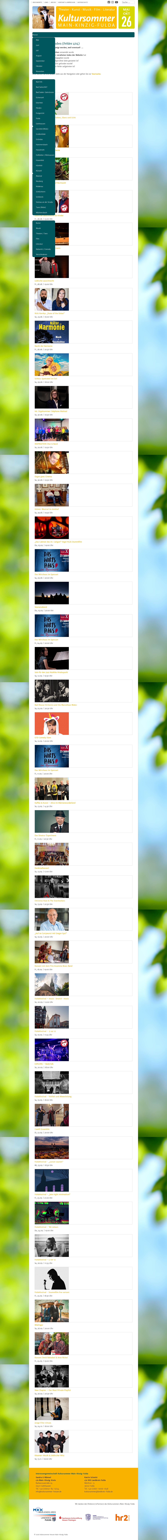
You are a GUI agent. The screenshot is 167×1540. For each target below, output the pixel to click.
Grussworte (37, 2)
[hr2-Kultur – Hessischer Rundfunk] (122, 1514)
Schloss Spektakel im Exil (46, 378)
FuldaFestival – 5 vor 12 (45, 1031)
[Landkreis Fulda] (44, 1518)
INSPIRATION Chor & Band (46, 444)
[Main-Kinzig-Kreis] (44, 1510)
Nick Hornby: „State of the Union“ (50, 313)
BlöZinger (39, 1325)
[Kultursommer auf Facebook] (109, 2)
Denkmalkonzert (42, 868)
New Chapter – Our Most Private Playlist (53, 1390)
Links (46, 2)
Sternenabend (41, 607)
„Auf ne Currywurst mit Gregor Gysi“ (51, 933)
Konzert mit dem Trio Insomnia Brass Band (53, 966)
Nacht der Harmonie (43, 346)
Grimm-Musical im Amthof (47, 509)
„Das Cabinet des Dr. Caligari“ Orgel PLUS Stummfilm (58, 542)
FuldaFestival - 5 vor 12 (45, 1259)
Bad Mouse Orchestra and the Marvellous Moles (56, 705)
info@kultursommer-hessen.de (48, 1492)
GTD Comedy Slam (43, 737)
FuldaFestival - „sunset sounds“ (49, 1162)
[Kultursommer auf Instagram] (112, 2)
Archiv (53, 2)
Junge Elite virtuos (43, 1423)
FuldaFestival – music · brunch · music (52, 998)
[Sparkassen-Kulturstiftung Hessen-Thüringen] (70, 1514)
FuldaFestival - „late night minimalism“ (52, 1194)
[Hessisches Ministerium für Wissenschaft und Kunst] (96, 1514)
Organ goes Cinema (43, 476)
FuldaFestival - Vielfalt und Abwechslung (53, 1096)
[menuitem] (35, 35)
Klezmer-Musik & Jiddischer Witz (49, 1455)
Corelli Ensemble (42, 1129)
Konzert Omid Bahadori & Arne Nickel (51, 1357)
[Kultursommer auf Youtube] (116, 2)
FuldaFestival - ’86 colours (46, 1227)
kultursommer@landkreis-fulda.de (98, 1492)
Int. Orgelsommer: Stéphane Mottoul (51, 411)
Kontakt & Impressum (66, 2)
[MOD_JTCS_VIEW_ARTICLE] (83, 299)
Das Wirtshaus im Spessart (46, 574)
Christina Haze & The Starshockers (50, 901)
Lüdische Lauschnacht (44, 281)
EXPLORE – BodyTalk (44, 1064)
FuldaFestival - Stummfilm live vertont (52, 1292)
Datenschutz (82, 2)
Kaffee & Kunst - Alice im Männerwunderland (55, 803)
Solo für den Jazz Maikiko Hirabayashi (51, 672)
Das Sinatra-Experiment (45, 835)
